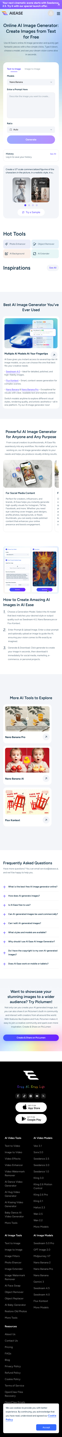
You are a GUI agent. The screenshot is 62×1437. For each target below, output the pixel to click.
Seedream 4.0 (13, 371)
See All (52, 267)
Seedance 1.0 (41, 1171)
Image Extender (14, 1268)
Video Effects (12, 1158)
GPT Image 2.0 (42, 1249)
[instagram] (30, 1096)
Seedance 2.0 (41, 1165)
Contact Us (11, 1340)
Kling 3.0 (39, 1177)
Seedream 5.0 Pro (44, 1243)
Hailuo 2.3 (39, 1207)
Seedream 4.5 (42, 1288)
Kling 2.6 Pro (41, 1194)
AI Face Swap (13, 1285)
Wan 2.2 (38, 1220)
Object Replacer (14, 1298)
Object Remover (14, 1292)
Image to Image (13, 1249)
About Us (10, 1334)
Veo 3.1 (38, 1145)
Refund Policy (13, 1372)
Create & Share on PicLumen (31, 1037)
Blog (7, 1359)
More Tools (11, 1222)
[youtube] (37, 1096)
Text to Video (12, 1145)
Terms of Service (14, 1385)
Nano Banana (12, 389)
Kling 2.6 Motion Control (43, 1186)
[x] (43, 1096)
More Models (41, 1226)
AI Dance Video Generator (13, 1183)
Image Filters (12, 1256)
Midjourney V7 (42, 1256)
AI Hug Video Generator (12, 1194)
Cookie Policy (13, 1379)
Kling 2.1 (38, 1201)
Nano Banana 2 (42, 1262)
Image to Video (13, 1152)
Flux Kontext (12, 380)
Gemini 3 (39, 1281)
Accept (46, 1427)
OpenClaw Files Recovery (14, 1393)
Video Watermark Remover (15, 1173)
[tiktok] (24, 1096)
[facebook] (18, 1096)
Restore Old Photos (16, 1311)
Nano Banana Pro (29, 389)
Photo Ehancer (13, 1262)
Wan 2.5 (38, 1213)
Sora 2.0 (38, 1152)
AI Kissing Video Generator (14, 1204)
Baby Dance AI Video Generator (14, 1214)
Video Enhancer (14, 1165)
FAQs (8, 1353)
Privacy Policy (13, 1366)
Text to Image (12, 1243)
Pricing (9, 1347)
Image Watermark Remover (15, 1277)
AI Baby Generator (15, 1304)
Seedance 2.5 (41, 1158)
